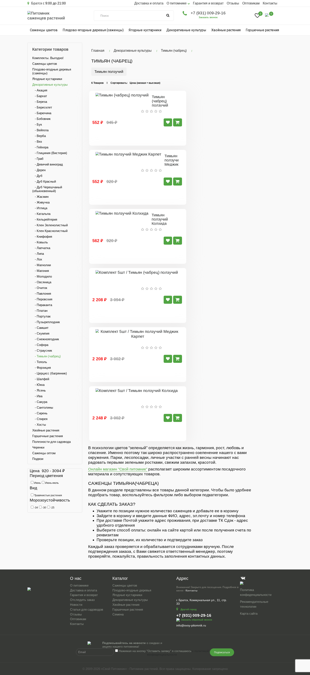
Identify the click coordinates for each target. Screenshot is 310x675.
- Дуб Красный (44, 181)
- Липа (38, 253)
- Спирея (39, 419)
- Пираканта (42, 305)
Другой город (189, 609)
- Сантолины (42, 407)
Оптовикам (251, 3)
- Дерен (39, 170)
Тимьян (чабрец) (174, 50)
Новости (76, 604)
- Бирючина (41, 113)
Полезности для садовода (51, 441)
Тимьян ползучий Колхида (160, 219)
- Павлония (41, 293)
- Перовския (42, 299)
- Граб (37, 158)
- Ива (37, 396)
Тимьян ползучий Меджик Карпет (172, 162)
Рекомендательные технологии (254, 604)
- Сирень (39, 413)
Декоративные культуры (186, 30)
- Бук (37, 124)
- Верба (39, 136)
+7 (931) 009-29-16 (208, 13)
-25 (52, 507)
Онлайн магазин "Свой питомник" (117, 469)
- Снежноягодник (45, 339)
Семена (118, 614)
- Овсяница (41, 282)
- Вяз (37, 141)
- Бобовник (41, 119)
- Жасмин (40, 196)
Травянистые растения (48, 495)
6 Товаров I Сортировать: (109, 82)
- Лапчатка (41, 248)
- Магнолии (41, 265)
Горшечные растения (262, 30)
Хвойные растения (226, 30)
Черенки (38, 447)
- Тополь (39, 362)
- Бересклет (42, 107)
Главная (97, 50)
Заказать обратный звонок (196, 619)
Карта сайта (248, 613)
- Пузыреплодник (46, 322)
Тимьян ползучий (108, 72)
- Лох (37, 259)
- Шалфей (40, 379)
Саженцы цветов (44, 30)
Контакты (270, 3)
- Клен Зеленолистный (50, 225)
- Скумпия (40, 333)
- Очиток (39, 288)
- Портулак (41, 316)
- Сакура (39, 402)
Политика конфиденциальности (255, 592)
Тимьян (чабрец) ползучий (160, 101)
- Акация (39, 90)
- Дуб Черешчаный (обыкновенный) (47, 189)
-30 (44, 507)
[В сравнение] (168, 122)
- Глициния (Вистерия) (49, 153)
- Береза (39, 101)
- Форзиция (41, 367)
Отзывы (233, 3)
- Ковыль (40, 242)
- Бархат (39, 96)
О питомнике (79, 585)
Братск (36, 3)
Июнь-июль (51, 482)
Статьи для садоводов (86, 609)
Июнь (37, 482)
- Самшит (40, 327)
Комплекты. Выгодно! (47, 58)
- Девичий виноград (47, 164)
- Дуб (37, 176)
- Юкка (38, 384)
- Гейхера (40, 147)
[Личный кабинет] (247, 16)
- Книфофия (42, 236)
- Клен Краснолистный (49, 231)
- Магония (40, 270)
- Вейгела (40, 130)
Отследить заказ (82, 600)
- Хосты (39, 424)
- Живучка (41, 202)
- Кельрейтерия (44, 219)
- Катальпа (41, 214)
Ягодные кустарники (145, 30)
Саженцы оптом (43, 453)
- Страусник (42, 350)
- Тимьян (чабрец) (46, 356)
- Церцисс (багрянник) (49, 373)
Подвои (37, 459)
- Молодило (42, 276)
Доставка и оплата (148, 3)
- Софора (40, 345)
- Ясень (39, 390)
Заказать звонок (208, 17)
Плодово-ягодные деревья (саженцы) (93, 30)
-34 (36, 507)
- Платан (39, 310)
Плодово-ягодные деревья (131, 590)
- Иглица (39, 208)
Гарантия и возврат (208, 3)
